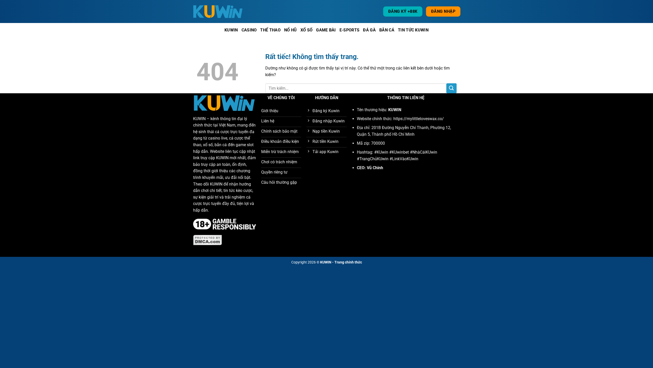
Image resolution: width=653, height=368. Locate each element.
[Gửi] (451, 88)
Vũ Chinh (375, 167)
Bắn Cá (386, 30)
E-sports (350, 30)
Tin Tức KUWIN (413, 30)
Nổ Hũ (290, 30)
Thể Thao (270, 30)
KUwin (231, 30)
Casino (249, 30)
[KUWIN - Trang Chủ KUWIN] (218, 11)
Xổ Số (306, 30)
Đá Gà (369, 30)
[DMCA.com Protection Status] (207, 239)
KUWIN (199, 118)
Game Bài (326, 30)
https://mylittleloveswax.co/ (418, 118)
